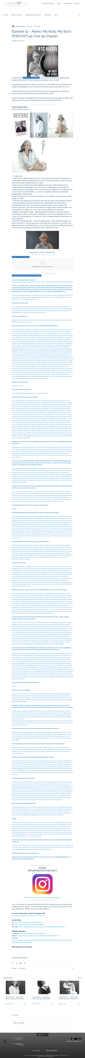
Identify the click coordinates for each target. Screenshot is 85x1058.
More (55, 15)
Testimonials (47, 15)
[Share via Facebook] (12, 963)
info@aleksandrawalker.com (74, 1041)
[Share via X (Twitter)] (16, 963)
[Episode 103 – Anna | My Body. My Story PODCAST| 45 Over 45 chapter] (16, 987)
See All (80, 977)
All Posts (5, 15)
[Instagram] (80, 1039)
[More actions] (72, 26)
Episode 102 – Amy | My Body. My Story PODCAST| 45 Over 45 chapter (42, 998)
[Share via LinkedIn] (20, 963)
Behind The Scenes (16, 15)
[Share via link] (25, 963)
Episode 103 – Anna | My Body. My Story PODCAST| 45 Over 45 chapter (15, 998)
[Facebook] (71, 1039)
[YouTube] (75, 1039)
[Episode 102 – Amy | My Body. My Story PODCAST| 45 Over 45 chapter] (43, 987)
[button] (79, 15)
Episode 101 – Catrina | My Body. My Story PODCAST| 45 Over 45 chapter (68, 998)
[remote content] (42, 264)
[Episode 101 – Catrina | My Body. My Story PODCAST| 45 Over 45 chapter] (69, 987)
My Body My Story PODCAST (33, 15)
